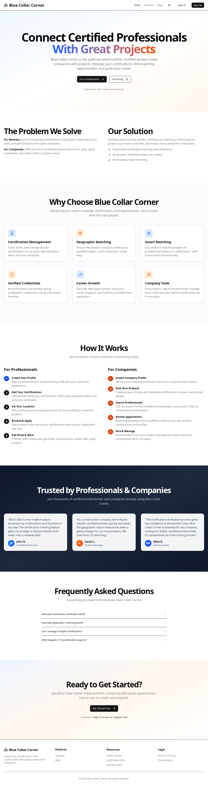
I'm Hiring (117, 79)
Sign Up (198, 5)
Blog (159, 5)
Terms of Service (167, 755)
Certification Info (116, 760)
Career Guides (114, 755)
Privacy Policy (165, 760)
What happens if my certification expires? (64, 639)
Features (149, 5)
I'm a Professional (89, 79)
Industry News (115, 764)
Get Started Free (101, 708)
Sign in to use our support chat (110, 717)
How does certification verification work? (63, 614)
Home (137, 5)
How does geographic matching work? (62, 622)
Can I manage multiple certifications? (62, 631)
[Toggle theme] (169, 5)
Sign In (182, 5)
